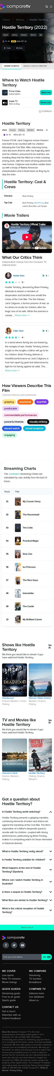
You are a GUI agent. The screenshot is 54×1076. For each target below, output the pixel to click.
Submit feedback (11, 1018)
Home (6, 20)
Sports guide (9, 1000)
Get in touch (8, 1011)
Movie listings (9, 982)
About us (34, 1000)
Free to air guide (11, 996)
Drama (5, 35)
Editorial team (36, 993)
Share (20, 48)
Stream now (46, 102)
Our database (36, 996)
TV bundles (35, 978)
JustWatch (46, 111)
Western (24, 35)
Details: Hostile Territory (35, 66)
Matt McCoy (39, 203)
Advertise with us (11, 1014)
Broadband (35, 982)
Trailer (9, 48)
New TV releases (11, 978)
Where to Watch (11, 66)
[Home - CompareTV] (15, 6)
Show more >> (22, 315)
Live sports (8, 975)
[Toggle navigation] (51, 6)
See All (50, 646)
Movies (20, 20)
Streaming (34, 975)
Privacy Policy (16, 1070)
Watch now (46, 92)
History (14, 35)
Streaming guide (11, 993)
